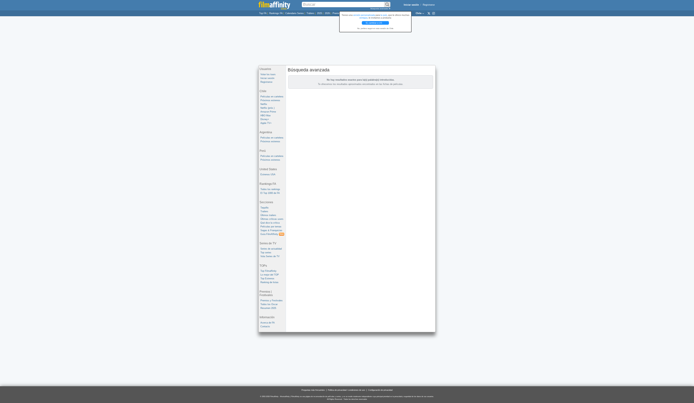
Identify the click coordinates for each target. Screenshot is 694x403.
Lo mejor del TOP (269, 274)
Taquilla (264, 207)
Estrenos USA (267, 174)
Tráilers (310, 13)
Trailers (264, 211)
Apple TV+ (266, 123)
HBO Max (265, 115)
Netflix (263, 104)
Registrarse (429, 4)
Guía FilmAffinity (272, 234)
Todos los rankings (270, 189)
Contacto (265, 326)
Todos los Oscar (269, 304)
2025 (319, 13)
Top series (265, 252)
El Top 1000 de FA (270, 193)
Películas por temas (270, 226)
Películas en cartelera (271, 96)
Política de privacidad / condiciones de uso (346, 390)
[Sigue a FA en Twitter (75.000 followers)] (429, 13)
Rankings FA (276, 13)
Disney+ (264, 119)
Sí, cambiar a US (374, 23)
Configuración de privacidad (380, 390)
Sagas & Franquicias (271, 230)
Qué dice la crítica (270, 222)
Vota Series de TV (270, 256)
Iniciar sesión (267, 78)
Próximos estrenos (270, 100)
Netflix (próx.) (267, 108)
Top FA (263, 13)
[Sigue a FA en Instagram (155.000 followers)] (434, 13)
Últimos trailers (268, 215)
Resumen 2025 (268, 308)
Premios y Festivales (271, 300)
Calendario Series (294, 13)
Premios (337, 13)
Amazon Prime (268, 111)
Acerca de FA (267, 322)
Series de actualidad (271, 248)
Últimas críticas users (271, 219)
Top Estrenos (267, 278)
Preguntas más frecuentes (313, 390)
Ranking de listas (269, 282)
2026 (327, 13)
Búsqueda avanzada (379, 9)
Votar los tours (268, 74)
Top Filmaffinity (268, 271)
